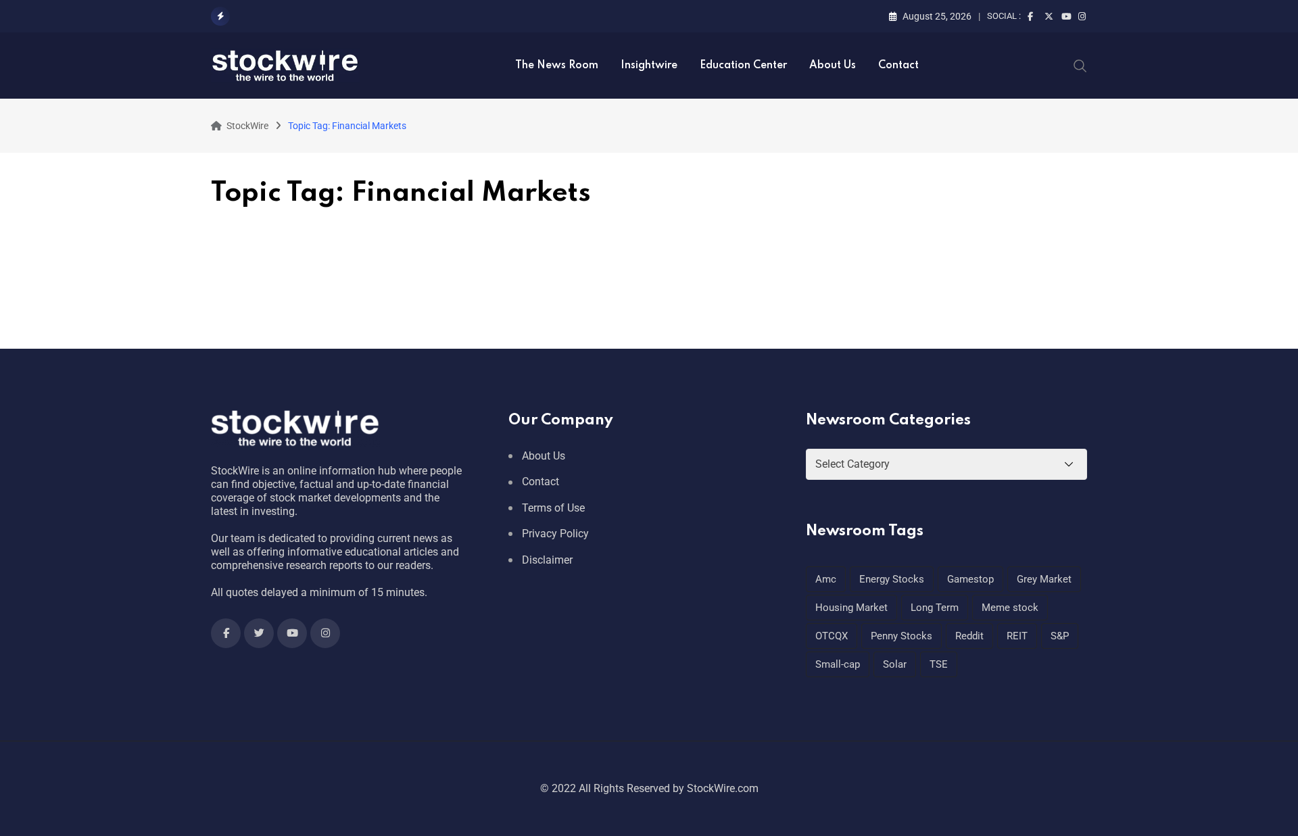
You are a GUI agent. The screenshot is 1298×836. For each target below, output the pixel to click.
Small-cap (837, 664)
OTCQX (831, 636)
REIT (1017, 636)
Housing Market (851, 607)
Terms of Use (553, 507)
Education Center (743, 65)
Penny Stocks (901, 636)
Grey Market (1044, 579)
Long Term (935, 607)
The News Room (556, 65)
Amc (825, 579)
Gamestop (970, 579)
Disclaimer (547, 560)
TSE (939, 664)
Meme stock (1010, 607)
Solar (895, 664)
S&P (1060, 636)
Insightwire (649, 65)
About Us (832, 65)
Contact (898, 65)
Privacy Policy (555, 533)
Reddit (969, 636)
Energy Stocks (891, 579)
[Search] (1080, 65)
